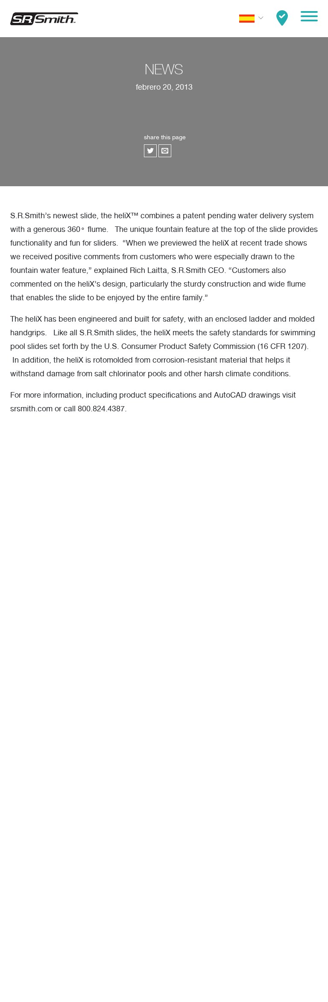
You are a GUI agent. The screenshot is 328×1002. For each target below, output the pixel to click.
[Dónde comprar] (282, 18)
